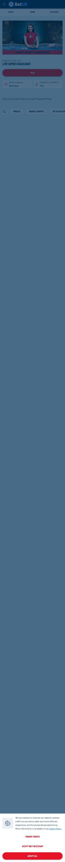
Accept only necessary (32, 846)
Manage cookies (32, 836)
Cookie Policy (55, 828)
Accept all (32, 855)
